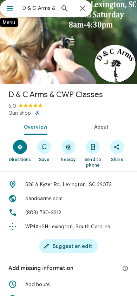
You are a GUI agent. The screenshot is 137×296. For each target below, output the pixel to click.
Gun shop (19, 113)
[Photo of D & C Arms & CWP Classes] (68, 42)
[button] (68, 284)
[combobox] (38, 8)
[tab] (34, 126)
